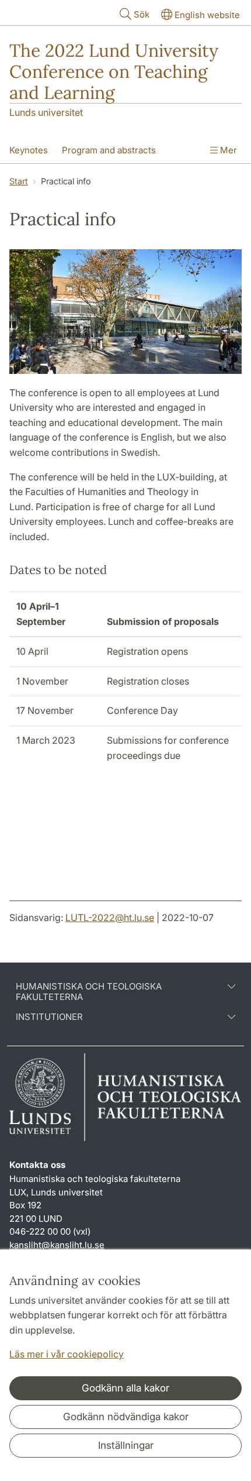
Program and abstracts (109, 150)
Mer (227, 150)
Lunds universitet (46, 112)
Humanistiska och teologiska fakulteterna (89, 991)
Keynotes (28, 150)
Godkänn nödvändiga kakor (126, 1416)
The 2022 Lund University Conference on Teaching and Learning (113, 71)
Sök (141, 14)
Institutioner (49, 1017)
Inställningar (126, 1445)
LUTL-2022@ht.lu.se (109, 917)
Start (18, 181)
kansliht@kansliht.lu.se (56, 1244)
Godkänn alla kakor (125, 1388)
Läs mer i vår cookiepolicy (66, 1354)
